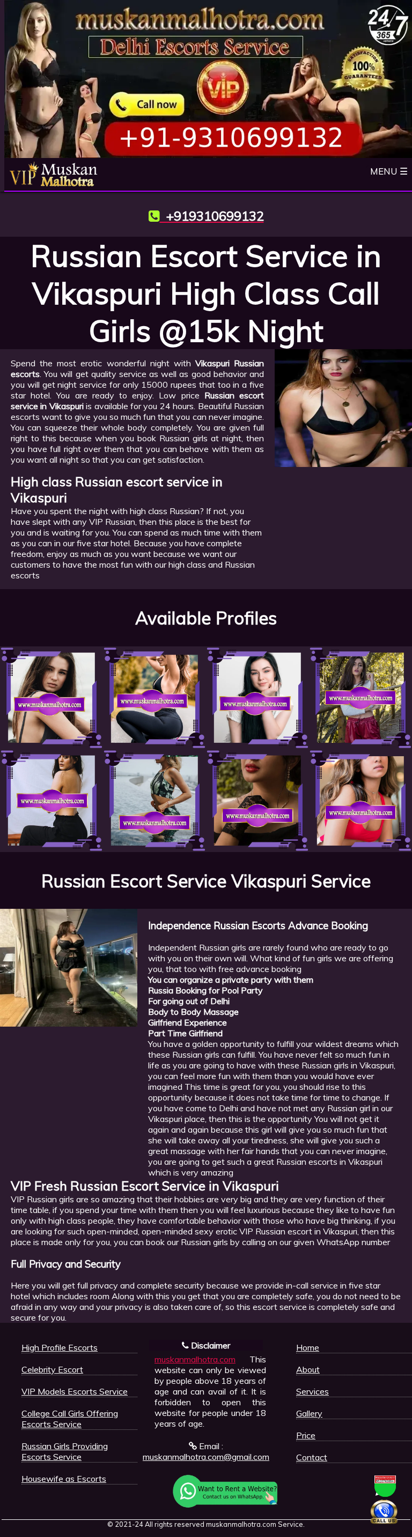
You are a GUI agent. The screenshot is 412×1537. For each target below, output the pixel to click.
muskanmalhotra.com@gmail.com (206, 1456)
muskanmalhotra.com (195, 1359)
